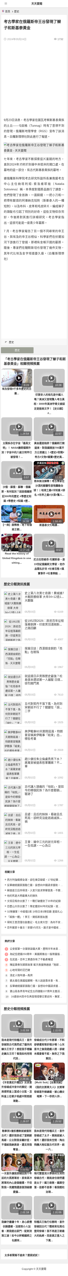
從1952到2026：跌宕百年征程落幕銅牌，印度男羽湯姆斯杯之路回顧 (44, 624)
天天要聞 (36, 3)
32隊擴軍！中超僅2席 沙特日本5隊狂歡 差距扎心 (35, 911)
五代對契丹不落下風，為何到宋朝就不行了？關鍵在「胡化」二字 (44, 707)
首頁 (7, 11)
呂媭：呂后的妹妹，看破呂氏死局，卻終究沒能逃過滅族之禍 (43, 818)
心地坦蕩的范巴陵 (20, 969)
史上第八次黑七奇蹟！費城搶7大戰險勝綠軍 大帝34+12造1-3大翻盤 (44, 597)
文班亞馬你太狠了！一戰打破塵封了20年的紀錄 (34, 900)
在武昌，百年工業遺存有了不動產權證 (31, 959)
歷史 (16, 11)
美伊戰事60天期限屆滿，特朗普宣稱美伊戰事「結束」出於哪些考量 (44, 735)
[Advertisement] (34, 79)
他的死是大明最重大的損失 (22, 895)
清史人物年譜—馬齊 (21, 975)
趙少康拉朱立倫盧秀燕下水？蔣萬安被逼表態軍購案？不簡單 (43, 762)
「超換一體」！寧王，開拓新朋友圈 (27, 916)
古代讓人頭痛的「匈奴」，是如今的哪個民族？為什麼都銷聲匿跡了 (44, 790)
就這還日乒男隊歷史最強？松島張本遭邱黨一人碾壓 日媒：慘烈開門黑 (44, 680)
